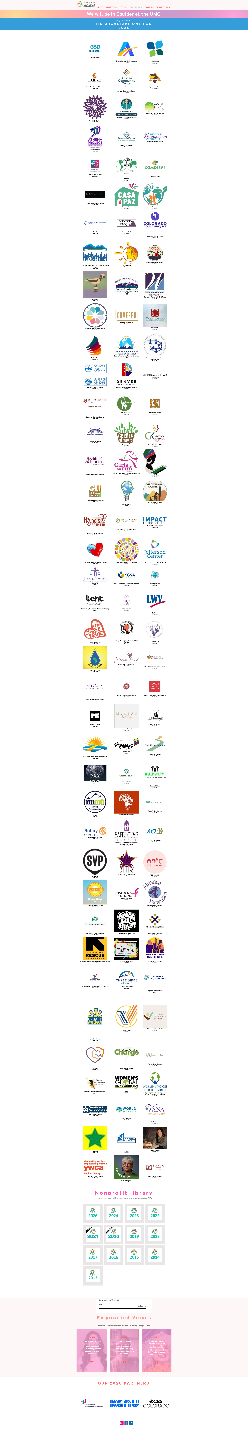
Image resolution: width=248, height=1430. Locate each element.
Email (100, 1304)
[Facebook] (126, 1423)
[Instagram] (122, 1423)
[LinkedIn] (131, 1423)
